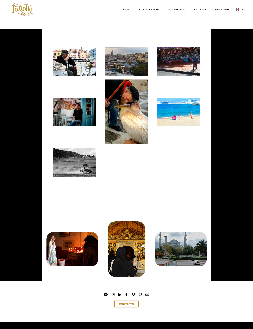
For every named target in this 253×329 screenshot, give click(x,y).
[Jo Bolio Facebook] (126, 294)
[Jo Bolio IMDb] (147, 294)
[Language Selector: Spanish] (239, 9)
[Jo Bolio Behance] (105, 294)
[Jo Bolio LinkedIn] (119, 294)
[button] (72, 249)
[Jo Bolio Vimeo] (133, 294)
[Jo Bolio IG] (112, 294)
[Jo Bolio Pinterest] (140, 294)
